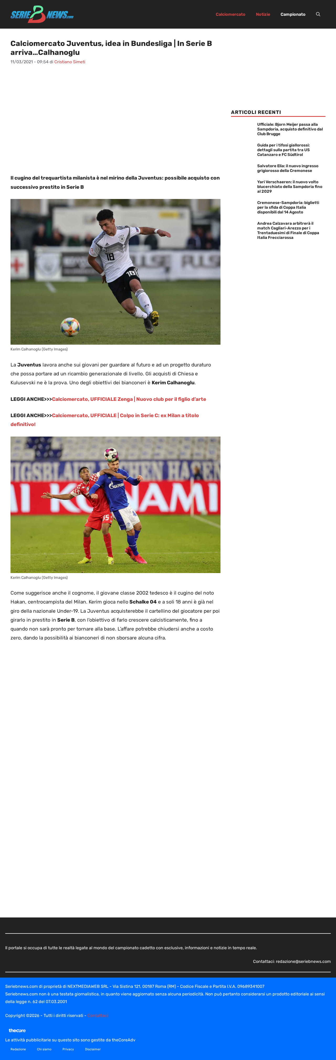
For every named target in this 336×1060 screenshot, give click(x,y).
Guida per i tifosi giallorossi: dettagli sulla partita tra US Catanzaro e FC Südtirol (283, 150)
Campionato (293, 14)
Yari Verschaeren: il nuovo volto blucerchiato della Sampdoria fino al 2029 (289, 187)
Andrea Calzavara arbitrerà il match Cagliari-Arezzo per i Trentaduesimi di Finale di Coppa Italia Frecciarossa (288, 230)
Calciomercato (230, 14)
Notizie (263, 14)
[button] (318, 14)
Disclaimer (93, 1049)
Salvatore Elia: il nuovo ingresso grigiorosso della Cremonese (287, 168)
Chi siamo (44, 1049)
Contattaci (97, 1015)
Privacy (68, 1049)
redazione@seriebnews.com (303, 961)
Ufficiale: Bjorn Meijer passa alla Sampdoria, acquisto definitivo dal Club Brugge (290, 129)
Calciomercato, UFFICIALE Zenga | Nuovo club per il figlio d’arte (129, 399)
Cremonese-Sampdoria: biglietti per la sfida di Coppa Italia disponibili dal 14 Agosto (288, 207)
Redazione (18, 1049)
